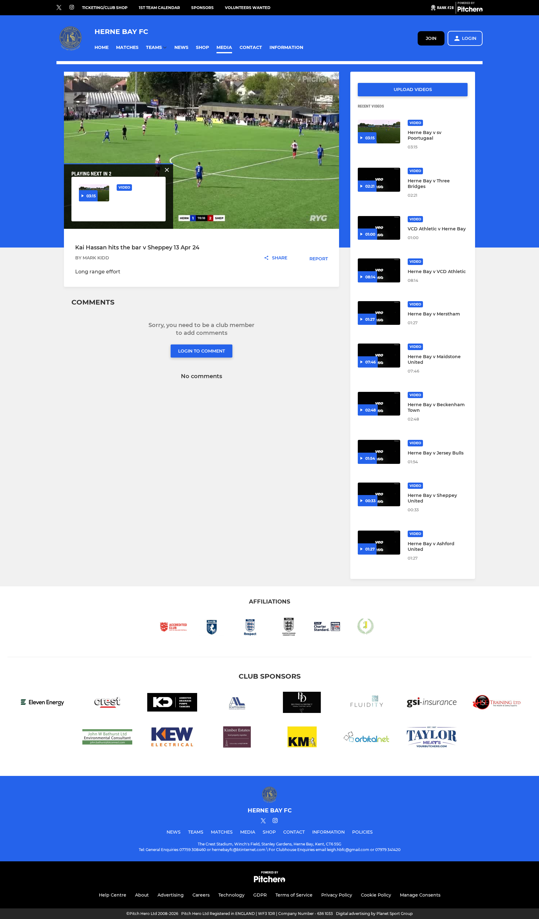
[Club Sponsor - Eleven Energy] (42, 703)
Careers (201, 895)
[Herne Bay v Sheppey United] (379, 495)
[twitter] (58, 8)
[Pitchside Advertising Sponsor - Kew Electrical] (172, 738)
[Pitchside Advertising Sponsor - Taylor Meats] (432, 738)
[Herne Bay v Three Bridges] (379, 180)
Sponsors (202, 7)
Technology (231, 895)
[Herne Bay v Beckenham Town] (379, 404)
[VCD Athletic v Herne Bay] (379, 228)
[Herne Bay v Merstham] (379, 313)
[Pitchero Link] (470, 10)
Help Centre (112, 895)
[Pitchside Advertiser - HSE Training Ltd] (497, 703)
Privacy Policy (336, 895)
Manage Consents (420, 895)
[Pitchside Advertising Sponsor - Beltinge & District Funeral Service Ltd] (302, 703)
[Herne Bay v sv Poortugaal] (379, 132)
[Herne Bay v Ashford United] (379, 543)
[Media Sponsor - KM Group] (302, 738)
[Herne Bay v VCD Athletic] (379, 270)
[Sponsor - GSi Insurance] (432, 703)
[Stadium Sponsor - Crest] (107, 703)
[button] (101, 47)
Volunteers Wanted (247, 7)
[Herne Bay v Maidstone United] (379, 356)
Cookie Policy (376, 895)
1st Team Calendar (159, 7)
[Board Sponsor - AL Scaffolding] (237, 703)
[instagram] (72, 8)
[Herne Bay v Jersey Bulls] (379, 452)
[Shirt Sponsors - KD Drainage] (172, 703)
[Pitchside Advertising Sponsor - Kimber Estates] (237, 738)
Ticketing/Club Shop (105, 7)
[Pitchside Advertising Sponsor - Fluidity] (367, 703)
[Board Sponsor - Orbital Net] (367, 738)
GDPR (260, 895)
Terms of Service (294, 895)
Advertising (171, 895)
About (142, 895)
